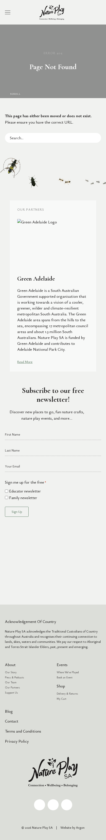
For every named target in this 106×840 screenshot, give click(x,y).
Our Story (11, 672)
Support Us (11, 692)
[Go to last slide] (7, 286)
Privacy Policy (17, 741)
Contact (11, 721)
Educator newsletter (25, 491)
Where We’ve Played (68, 672)
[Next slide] (98, 286)
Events (62, 664)
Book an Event (64, 677)
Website (65, 827)
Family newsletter (23, 497)
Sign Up (17, 511)
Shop (61, 686)
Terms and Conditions (23, 731)
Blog (9, 711)
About (10, 664)
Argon (80, 827)
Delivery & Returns (67, 693)
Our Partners (12, 687)
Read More (25, 362)
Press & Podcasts (14, 677)
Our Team (11, 682)
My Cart (61, 698)
